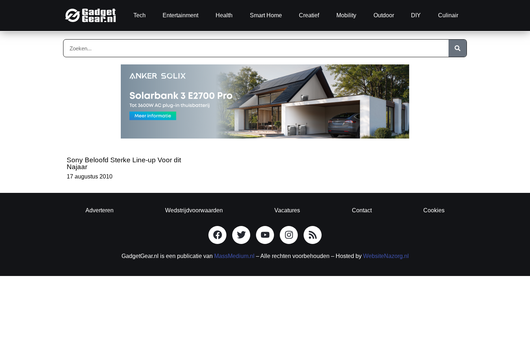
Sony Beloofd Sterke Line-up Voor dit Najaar (124, 163)
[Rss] (313, 235)
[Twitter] (241, 235)
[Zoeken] (458, 48)
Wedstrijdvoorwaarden (194, 210)
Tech (139, 15)
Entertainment (180, 15)
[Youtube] (265, 235)
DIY (416, 15)
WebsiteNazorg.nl (386, 256)
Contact (362, 210)
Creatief (309, 15)
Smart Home (266, 15)
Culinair (448, 15)
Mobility (346, 15)
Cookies (434, 210)
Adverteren (99, 210)
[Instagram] (289, 235)
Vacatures (287, 210)
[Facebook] (217, 235)
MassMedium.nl (234, 256)
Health (224, 15)
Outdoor (384, 15)
